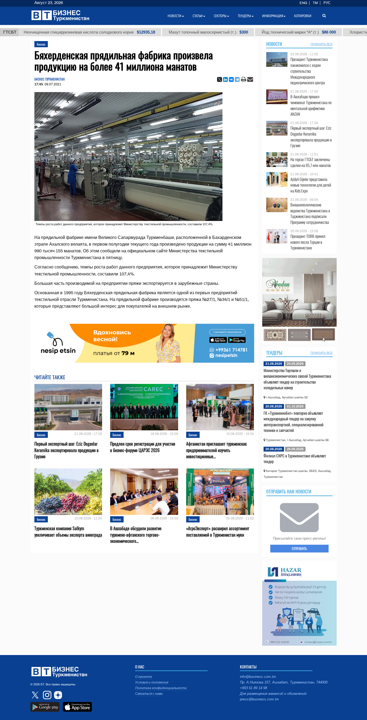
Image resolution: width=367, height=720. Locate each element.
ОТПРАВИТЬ (299, 548)
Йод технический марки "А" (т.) (267, 32)
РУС (326, 3)
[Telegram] (237, 79)
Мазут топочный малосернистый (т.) (176, 32)
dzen (57, 695)
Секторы (220, 15)
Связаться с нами (149, 694)
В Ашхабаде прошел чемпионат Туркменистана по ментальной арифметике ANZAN (311, 105)
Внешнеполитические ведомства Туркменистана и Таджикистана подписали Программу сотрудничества (310, 213)
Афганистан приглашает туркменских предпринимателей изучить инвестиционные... (216, 450)
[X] (219, 79)
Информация (272, 15)
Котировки (302, 15)
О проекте (143, 677)
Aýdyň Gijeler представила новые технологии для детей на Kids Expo (310, 185)
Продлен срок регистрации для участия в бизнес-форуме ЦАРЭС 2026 (142, 447)
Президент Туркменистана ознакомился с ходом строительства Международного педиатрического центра (309, 70)
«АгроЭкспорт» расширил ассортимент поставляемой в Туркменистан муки (217, 531)
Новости (274, 44)
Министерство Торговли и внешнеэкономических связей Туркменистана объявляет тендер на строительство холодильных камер (297, 379)
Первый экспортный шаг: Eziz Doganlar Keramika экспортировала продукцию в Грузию (66, 450)
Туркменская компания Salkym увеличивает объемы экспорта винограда (68, 531)
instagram (46, 695)
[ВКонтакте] (231, 79)
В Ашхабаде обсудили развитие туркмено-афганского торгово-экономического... (135, 534)
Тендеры (274, 353)
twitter (35, 695)
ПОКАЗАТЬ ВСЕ (322, 44)
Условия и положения (151, 682)
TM (315, 3)
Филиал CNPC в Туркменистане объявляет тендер (295, 458)
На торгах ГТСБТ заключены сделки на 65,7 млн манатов (310, 162)
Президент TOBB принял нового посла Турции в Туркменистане (307, 242)
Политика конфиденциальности (161, 688)
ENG (303, 3)
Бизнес (41, 44)
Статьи (198, 15)
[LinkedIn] (225, 79)
